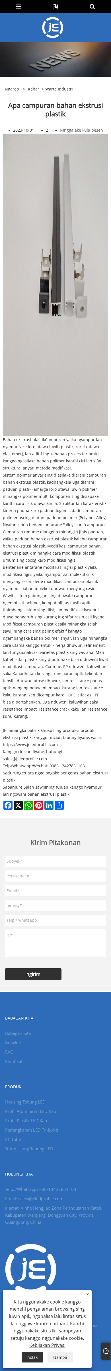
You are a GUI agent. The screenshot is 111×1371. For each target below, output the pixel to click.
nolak (32, 1357)
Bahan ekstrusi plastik (24, 439)
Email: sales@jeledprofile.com (34, 1198)
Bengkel (13, 1042)
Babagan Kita (18, 1033)
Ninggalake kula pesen (81, 130)
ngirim (33, 974)
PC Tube (13, 1139)
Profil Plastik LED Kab (26, 1120)
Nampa (60, 1357)
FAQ (9, 1052)
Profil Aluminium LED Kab (30, 1111)
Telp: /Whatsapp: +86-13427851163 (40, 1189)
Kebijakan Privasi (47, 1345)
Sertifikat (13, 1061)
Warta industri (59, 89)
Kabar (33, 89)
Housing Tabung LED (25, 1102)
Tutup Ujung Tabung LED (29, 1148)
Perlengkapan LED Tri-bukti (31, 1130)
